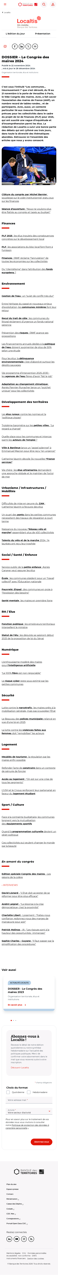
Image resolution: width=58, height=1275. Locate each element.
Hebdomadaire (40, 1092)
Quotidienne (18, 1092)
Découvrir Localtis (20, 1067)
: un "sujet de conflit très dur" (28, 296)
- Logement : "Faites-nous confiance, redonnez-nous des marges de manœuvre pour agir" (26, 918)
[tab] (11, 1020)
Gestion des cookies (35, 1259)
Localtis (7, 12)
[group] (29, 166)
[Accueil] (28, 4)
